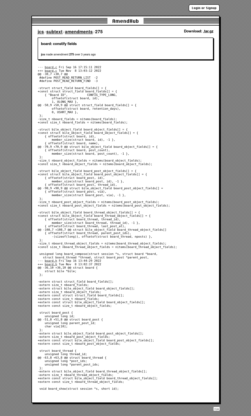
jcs (41, 31)
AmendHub (125, 21)
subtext (54, 31)
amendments (79, 31)
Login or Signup (204, 8)
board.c (51, 67)
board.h (51, 260)
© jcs (216, 408)
